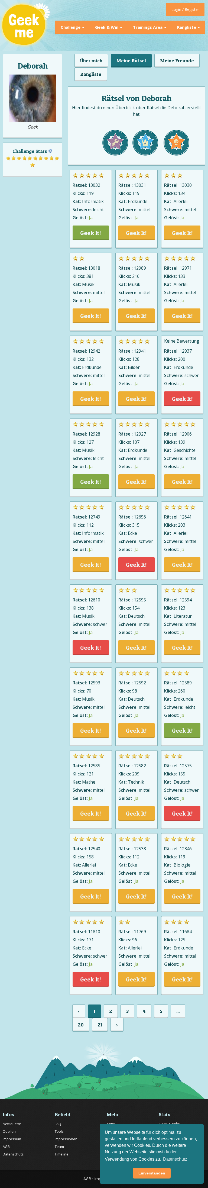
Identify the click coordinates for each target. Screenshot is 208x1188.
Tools (59, 1131)
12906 (186, 434)
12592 (140, 683)
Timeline (62, 1154)
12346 (186, 849)
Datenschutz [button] (175, 1159)
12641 (186, 517)
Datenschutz (13, 1154)
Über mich (91, 60)
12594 (186, 600)
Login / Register (185, 9)
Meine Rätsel (131, 60)
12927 (140, 434)
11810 (94, 932)
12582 (140, 766)
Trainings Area (148, 27)
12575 (186, 766)
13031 (140, 185)
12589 (186, 683)
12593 (94, 683)
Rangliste (187, 27)
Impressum (12, 1139)
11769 (140, 932)
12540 (94, 849)
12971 (186, 268)
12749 (94, 517)
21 (100, 1025)
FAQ (58, 1123)
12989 (140, 268)
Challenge (71, 27)
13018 (94, 268)
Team (59, 1146)
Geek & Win (107, 27)
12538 (140, 849)
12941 (140, 351)
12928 (94, 434)
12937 (186, 351)
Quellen (9, 1131)
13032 (94, 185)
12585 (94, 766)
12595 (140, 600)
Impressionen (66, 1139)
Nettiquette (12, 1123)
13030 (186, 185)
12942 (94, 351)
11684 (186, 932)
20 (81, 1025)
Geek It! (90, 232)
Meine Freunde (177, 60)
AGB (6, 1146)
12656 (140, 517)
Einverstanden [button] (151, 1173)
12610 (94, 600)
